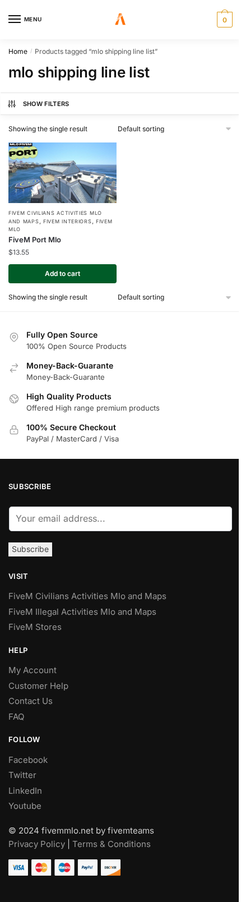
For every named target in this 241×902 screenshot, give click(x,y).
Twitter (22, 775)
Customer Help (38, 685)
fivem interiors (67, 221)
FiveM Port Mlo (34, 239)
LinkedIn (26, 790)
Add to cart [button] (62, 273)
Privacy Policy (36, 844)
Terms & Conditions (111, 844)
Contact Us (30, 701)
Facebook (28, 759)
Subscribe (30, 549)
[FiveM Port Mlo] (62, 172)
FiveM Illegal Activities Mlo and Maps (82, 611)
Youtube (24, 805)
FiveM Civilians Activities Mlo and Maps (87, 596)
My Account (32, 670)
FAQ (16, 716)
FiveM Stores (35, 627)
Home (17, 51)
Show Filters (46, 104)
